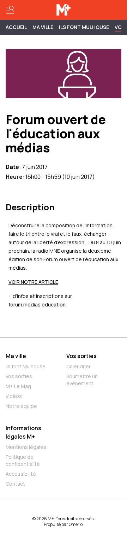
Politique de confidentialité (23, 460)
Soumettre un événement (82, 380)
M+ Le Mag (18, 386)
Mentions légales (26, 447)
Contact (15, 483)
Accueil (16, 27)
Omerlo (76, 524)
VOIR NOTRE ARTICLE (33, 282)
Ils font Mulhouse (26, 366)
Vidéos (14, 396)
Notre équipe (21, 406)
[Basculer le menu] (10, 10)
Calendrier (78, 366)
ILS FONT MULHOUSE (84, 27)
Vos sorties (19, 376)
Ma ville (16, 356)
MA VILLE (42, 27)
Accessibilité (21, 473)
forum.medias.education (37, 304)
